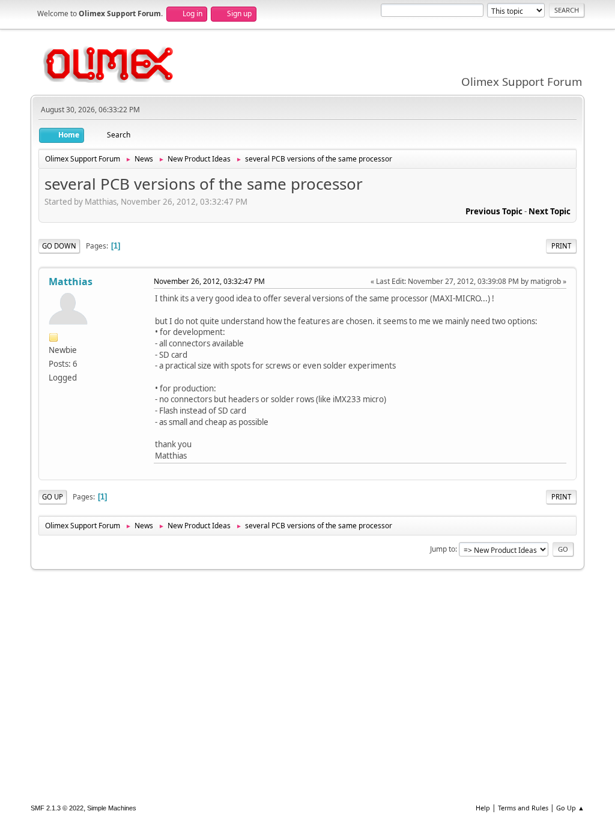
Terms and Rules (523, 807)
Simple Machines (111, 808)
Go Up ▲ (570, 807)
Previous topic (494, 211)
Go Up (52, 496)
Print (561, 245)
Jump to (442, 549)
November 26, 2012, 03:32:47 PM (209, 281)
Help (483, 807)
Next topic (550, 211)
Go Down (59, 245)
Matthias (70, 281)
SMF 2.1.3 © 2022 (57, 808)
